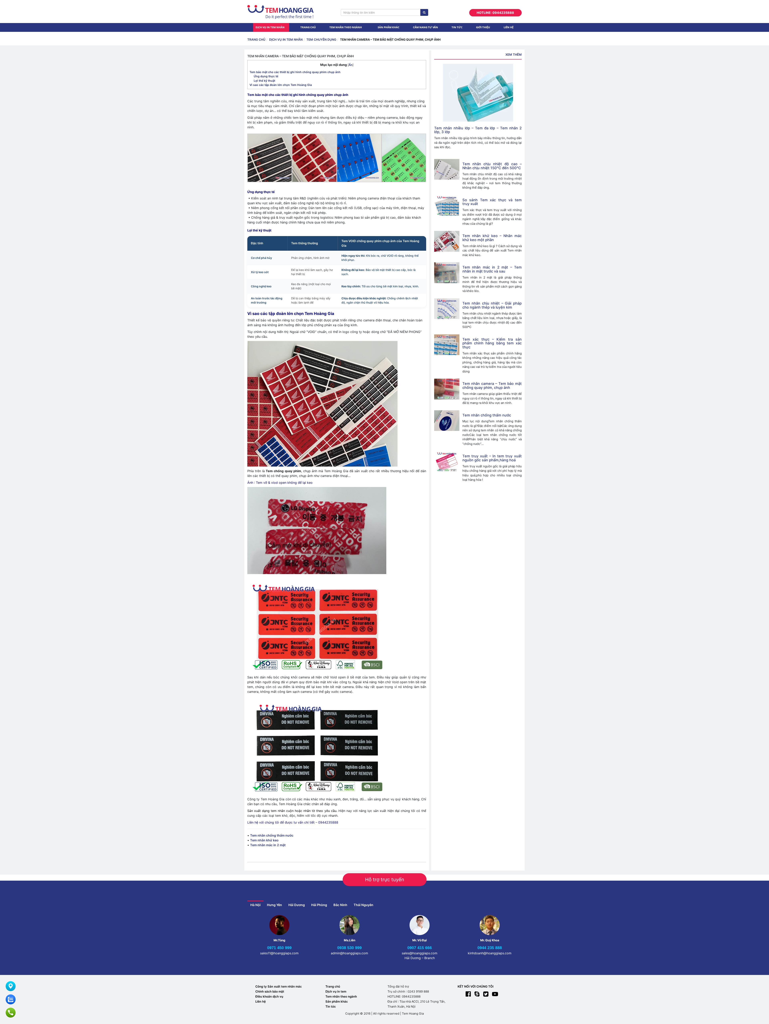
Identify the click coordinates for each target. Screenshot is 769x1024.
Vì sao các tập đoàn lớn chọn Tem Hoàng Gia (281, 85)
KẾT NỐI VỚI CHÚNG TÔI (475, 986)
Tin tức (330, 1006)
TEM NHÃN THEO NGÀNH (345, 27)
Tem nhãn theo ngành (341, 996)
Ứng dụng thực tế (266, 76)
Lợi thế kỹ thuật (264, 80)
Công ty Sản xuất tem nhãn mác (278, 986)
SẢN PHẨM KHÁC (388, 27)
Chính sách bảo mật (269, 991)
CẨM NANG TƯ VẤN (425, 27)
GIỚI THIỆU (483, 27)
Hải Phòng (319, 905)
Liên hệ (260, 1001)
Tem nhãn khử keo (264, 840)
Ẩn (350, 64)
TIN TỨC (457, 27)
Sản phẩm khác (336, 1001)
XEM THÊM (513, 54)
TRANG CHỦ (308, 27)
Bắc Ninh (340, 905)
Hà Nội (255, 905)
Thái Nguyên (363, 905)
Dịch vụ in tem (335, 991)
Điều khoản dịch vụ (269, 996)
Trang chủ (256, 39)
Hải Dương (296, 905)
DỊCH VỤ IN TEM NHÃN (270, 27)
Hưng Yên (274, 905)
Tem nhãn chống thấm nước (271, 835)
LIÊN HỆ (508, 27)
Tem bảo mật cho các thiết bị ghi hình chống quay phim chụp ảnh (295, 72)
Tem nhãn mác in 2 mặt (268, 845)
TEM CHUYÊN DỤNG (321, 39)
